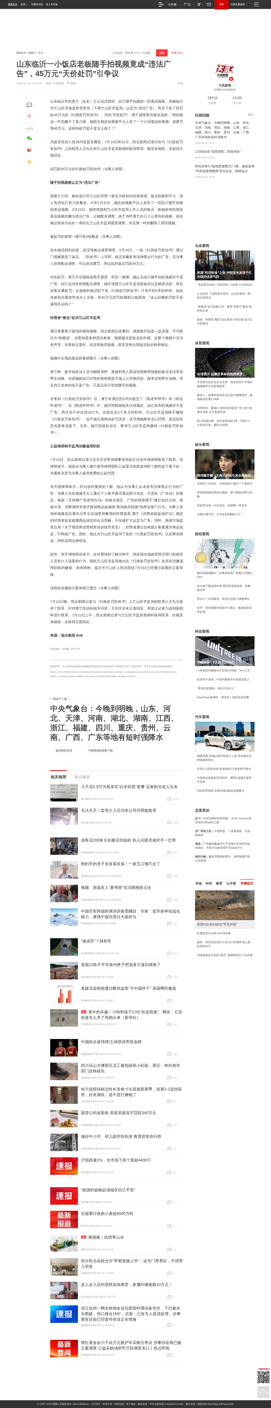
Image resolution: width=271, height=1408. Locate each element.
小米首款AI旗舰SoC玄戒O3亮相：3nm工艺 (223, 670)
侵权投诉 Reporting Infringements (215, 1404)
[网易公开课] (173, 4)
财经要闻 (202, 534)
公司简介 (96, 1404)
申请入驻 (176, 53)
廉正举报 (190, 1404)
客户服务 (131, 1404)
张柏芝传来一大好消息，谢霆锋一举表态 (222, 505)
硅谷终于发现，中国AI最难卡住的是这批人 (223, 679)
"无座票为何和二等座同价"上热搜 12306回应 (224, 284)
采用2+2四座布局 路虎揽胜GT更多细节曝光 (224, 768)
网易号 (32, 52)
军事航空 (247, 883)
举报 (180, 83)
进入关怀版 (52, 4)
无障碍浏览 (37, 4)
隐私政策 (142, 1404)
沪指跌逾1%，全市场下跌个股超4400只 (116, 1160)
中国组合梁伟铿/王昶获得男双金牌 (111, 1042)
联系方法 (107, 1404)
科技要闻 (202, 631)
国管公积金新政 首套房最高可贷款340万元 (118, 1113)
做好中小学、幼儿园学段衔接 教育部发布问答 (121, 1136)
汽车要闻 (202, 717)
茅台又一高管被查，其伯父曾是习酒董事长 (223, 598)
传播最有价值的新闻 (224, 89)
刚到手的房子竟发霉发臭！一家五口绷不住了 (120, 864)
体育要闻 (202, 343)
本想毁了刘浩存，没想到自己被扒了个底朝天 (225, 483)
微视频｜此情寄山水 (106, 1237)
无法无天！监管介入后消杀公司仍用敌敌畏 (118, 810)
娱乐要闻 (202, 445)
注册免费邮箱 (238, 4)
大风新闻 (58, 83)
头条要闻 (202, 246)
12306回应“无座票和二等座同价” (218, 151)
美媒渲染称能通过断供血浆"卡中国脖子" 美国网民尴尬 (128, 988)
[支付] (200, 4)
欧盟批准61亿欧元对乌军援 (214, 933)
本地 (198, 883)
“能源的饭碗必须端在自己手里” (108, 1190)
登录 (221, 4)
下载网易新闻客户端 (100, 750)
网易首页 (12, 4)
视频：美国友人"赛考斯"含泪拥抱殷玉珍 (116, 887)
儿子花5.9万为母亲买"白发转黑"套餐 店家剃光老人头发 (129, 787)
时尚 (209, 883)
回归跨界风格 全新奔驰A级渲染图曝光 (220, 790)
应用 (23, 4)
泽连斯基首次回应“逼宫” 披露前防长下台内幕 (225, 955)
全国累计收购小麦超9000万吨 (107, 1213)
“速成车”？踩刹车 (96, 941)
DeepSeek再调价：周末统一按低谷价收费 (223, 697)
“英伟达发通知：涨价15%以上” (216, 688)
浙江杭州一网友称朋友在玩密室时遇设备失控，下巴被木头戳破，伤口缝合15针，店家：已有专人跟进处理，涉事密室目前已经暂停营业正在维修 (131, 1314)
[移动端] (161, 4)
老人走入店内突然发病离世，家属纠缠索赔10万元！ (127, 1284)
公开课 (231, 883)
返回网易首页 (64, 750)
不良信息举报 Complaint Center (167, 1404)
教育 (219, 883)
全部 (250, 114)
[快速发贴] (29, 105)
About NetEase (81, 1404)
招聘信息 (119, 1404)
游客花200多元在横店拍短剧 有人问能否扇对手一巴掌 (128, 840)
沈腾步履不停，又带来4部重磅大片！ (220, 514)
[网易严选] (188, 4)
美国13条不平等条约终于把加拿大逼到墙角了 (121, 964)
